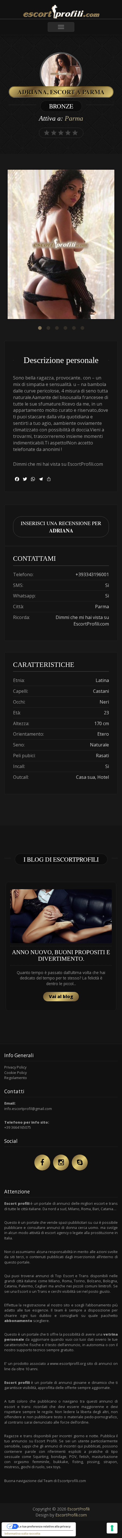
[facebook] (42, 1162)
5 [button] (74, 328)
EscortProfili (78, 1509)
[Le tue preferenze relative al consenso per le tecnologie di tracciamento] (112, 1528)
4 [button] (65, 328)
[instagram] (61, 1162)
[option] (61, 245)
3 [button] (57, 328)
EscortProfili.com (71, 1515)
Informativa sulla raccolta (22, 1533)
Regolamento (15, 1077)
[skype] (80, 1162)
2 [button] (48, 328)
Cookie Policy (15, 1072)
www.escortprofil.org (68, 1363)
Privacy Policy (15, 1067)
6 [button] (82, 328)
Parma (74, 118)
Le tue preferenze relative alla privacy (44, 1526)
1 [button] (40, 328)
